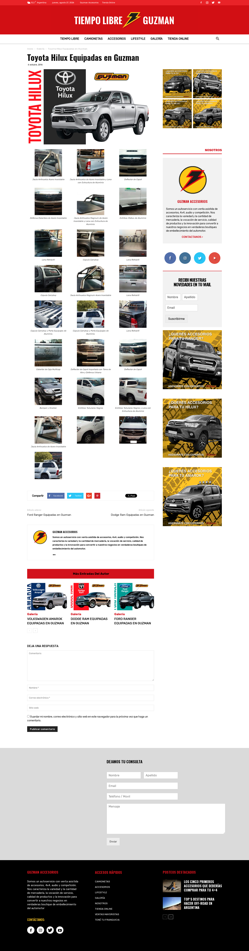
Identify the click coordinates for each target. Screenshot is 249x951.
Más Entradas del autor (91, 573)
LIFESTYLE (138, 38)
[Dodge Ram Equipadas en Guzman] (90, 596)
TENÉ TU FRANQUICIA (107, 919)
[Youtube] (219, 2)
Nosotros (101, 903)
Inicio (30, 49)
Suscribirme (176, 319)
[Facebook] (201, 2)
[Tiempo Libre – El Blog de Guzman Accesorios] (124, 19)
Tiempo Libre (69, 38)
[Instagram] (207, 2)
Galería (157, 38)
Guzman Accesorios (89, 2)
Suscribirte (214, 253)
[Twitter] (213, 2)
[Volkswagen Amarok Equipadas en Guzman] (47, 596)
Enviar (113, 841)
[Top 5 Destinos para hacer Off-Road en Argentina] (172, 903)
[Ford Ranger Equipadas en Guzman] (134, 596)
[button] (217, 38)
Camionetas (93, 38)
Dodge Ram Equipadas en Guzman (132, 514)
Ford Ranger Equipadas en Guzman (49, 514)
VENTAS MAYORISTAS (107, 914)
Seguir (185, 253)
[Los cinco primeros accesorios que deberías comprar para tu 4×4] (172, 886)
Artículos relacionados (47, 573)
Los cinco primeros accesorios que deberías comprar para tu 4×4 (203, 885)
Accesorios (117, 38)
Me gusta (170, 253)
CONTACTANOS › (192, 237)
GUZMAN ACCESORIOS (64, 532)
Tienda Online (108, 2)
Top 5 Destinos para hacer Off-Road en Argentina (199, 903)
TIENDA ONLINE (178, 38)
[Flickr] (55, 555)
